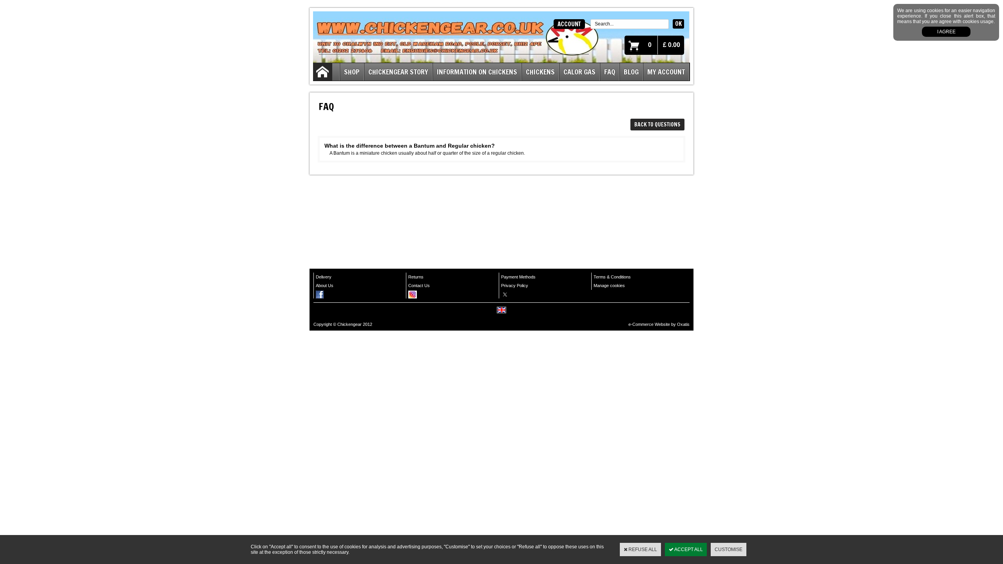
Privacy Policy (514, 285)
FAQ (609, 72)
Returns (416, 277)
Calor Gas (579, 72)
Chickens (540, 72)
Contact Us (419, 285)
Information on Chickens (477, 72)
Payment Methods (518, 277)
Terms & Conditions (612, 277)
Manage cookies (609, 285)
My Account (666, 72)
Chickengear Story (398, 72)
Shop (352, 72)
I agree (946, 31)
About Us (324, 285)
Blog (631, 72)
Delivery (323, 277)
